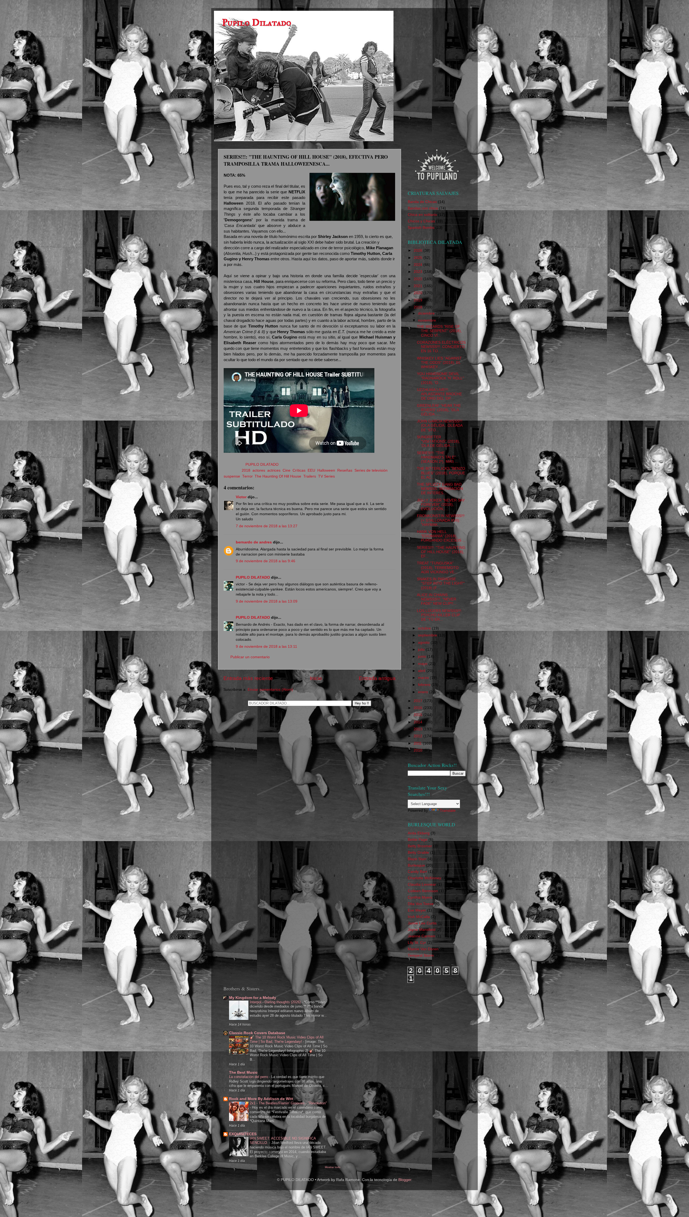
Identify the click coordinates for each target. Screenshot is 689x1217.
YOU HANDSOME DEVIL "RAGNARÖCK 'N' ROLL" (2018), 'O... (440, 378)
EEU (311, 470)
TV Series (326, 476)
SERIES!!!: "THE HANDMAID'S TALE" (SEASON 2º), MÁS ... (437, 457)
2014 (418, 722)
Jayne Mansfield (421, 930)
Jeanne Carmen (421, 936)
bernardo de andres (254, 542)
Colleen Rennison (423, 891)
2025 (418, 258)
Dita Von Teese (421, 904)
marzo (424, 678)
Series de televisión (371, 470)
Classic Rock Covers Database (257, 1033)
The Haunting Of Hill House (278, 476)
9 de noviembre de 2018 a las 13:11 (266, 647)
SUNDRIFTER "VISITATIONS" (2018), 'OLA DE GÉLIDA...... (438, 441)
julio (422, 649)
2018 (246, 470)
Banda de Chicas (422, 202)
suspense (232, 476)
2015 (418, 715)
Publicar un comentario (250, 657)
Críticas (299, 470)
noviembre (427, 320)
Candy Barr (417, 872)
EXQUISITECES (242, 1134)
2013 (418, 729)
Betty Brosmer (420, 846)
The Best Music (243, 1072)
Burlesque (416, 865)
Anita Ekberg (419, 833)
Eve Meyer (417, 910)
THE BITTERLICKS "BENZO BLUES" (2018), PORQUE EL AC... (441, 473)
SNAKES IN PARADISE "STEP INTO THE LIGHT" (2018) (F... (441, 583)
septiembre (428, 635)
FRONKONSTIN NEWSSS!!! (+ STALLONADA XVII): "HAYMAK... (441, 520)
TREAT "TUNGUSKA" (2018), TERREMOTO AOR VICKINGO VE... (438, 567)
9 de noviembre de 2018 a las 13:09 (266, 601)
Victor (242, 497)
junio (422, 656)
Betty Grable (418, 853)
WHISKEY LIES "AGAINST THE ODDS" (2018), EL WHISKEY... (439, 362)
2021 (418, 286)
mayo (423, 664)
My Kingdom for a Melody (252, 998)
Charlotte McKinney (424, 878)
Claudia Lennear (422, 884)
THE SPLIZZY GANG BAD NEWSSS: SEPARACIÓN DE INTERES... (440, 488)
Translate (448, 811)
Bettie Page (417, 840)
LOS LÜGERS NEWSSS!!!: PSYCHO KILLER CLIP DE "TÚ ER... (439, 615)
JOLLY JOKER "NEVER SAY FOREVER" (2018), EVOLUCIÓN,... (441, 504)
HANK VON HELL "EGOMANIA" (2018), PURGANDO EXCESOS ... (441, 536)
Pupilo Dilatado (256, 22)
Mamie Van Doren (423, 949)
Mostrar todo (332, 1167)
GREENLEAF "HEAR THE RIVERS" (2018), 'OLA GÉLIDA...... (439, 410)
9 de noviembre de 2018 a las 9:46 (265, 561)
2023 (418, 272)
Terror (247, 476)
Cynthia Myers (420, 897)
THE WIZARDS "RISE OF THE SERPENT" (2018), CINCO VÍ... (439, 331)
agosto (424, 642)
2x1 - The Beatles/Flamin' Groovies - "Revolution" (288, 1103)
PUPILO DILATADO (253, 577)
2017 (418, 701)
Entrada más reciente (248, 678)
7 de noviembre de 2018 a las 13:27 (266, 526)
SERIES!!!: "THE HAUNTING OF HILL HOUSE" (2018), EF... (441, 552)
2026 (418, 250)
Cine (286, 470)
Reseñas (344, 470)
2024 (418, 265)
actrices (273, 470)
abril (422, 671)
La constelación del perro (249, 1077)
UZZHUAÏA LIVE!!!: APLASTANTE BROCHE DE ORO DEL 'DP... (439, 394)
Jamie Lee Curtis (422, 923)
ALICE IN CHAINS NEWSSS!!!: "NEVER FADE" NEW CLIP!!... (436, 599)
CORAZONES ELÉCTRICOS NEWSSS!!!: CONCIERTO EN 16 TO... (441, 346)
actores (258, 470)
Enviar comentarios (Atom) (270, 690)
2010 (418, 750)
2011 (418, 743)
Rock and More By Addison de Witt (261, 1099)
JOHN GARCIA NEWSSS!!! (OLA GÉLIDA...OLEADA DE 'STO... (439, 425)
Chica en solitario (422, 215)
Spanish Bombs (421, 228)
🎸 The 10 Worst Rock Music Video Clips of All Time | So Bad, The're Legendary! (287, 1039)
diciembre (427, 313)
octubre (425, 628)
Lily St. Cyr (417, 943)
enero (423, 692)
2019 (418, 300)
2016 (418, 708)
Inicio (316, 678)
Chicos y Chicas (421, 221)
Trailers (309, 476)
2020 (418, 293)
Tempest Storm (421, 955)
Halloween (326, 470)
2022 (418, 279)
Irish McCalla (419, 917)
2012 (418, 736)
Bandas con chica (423, 208)
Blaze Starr (417, 859)
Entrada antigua (377, 678)
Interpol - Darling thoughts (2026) (276, 1002)
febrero (424, 685)
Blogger (404, 1180)
